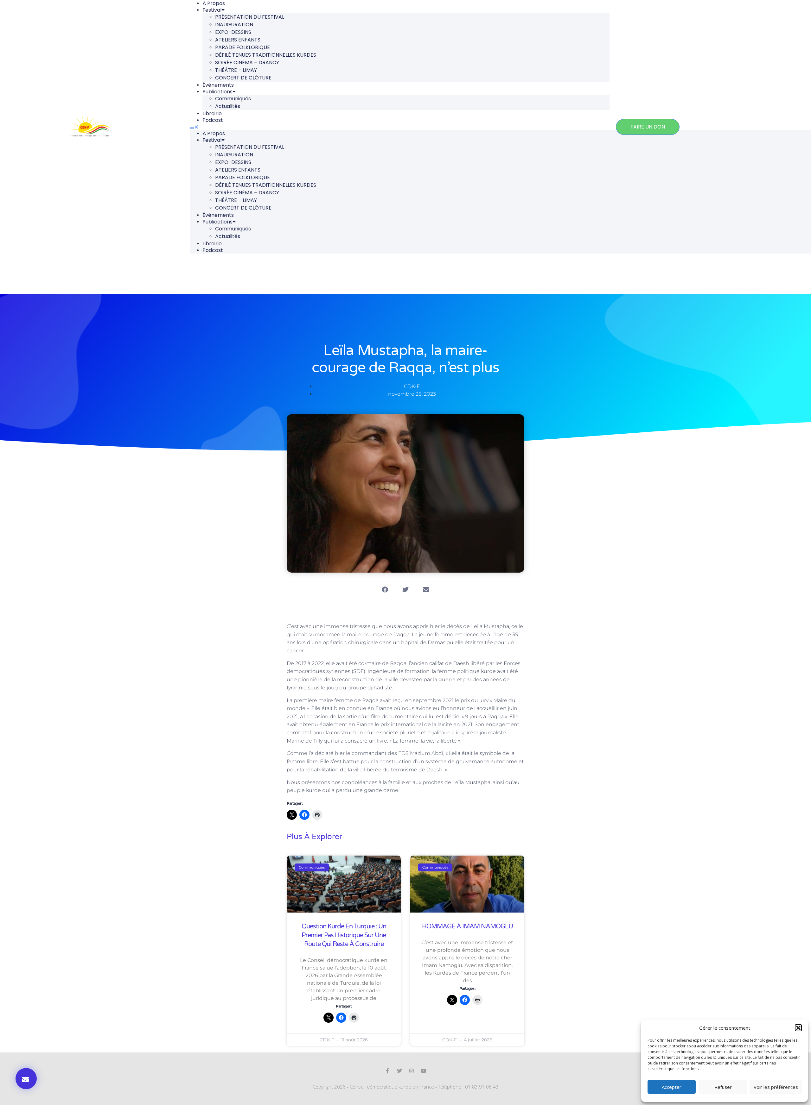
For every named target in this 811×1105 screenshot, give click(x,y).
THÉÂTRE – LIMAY (236, 70)
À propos (213, 133)
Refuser (723, 1087)
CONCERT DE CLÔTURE (243, 77)
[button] (798, 1028)
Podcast (212, 120)
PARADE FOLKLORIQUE (242, 47)
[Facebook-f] (387, 1070)
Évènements (218, 85)
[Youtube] (423, 1070)
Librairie (212, 113)
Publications (217, 91)
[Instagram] (411, 1070)
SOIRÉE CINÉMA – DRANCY (247, 62)
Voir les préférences (776, 1087)
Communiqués (233, 98)
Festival (211, 10)
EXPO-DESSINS (233, 32)
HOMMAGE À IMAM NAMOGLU (467, 926)
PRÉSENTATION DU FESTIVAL (249, 17)
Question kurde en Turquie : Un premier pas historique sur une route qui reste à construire (344, 935)
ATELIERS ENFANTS (237, 39)
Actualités (227, 106)
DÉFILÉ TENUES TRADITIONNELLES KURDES (265, 55)
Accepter (671, 1087)
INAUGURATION (234, 24)
